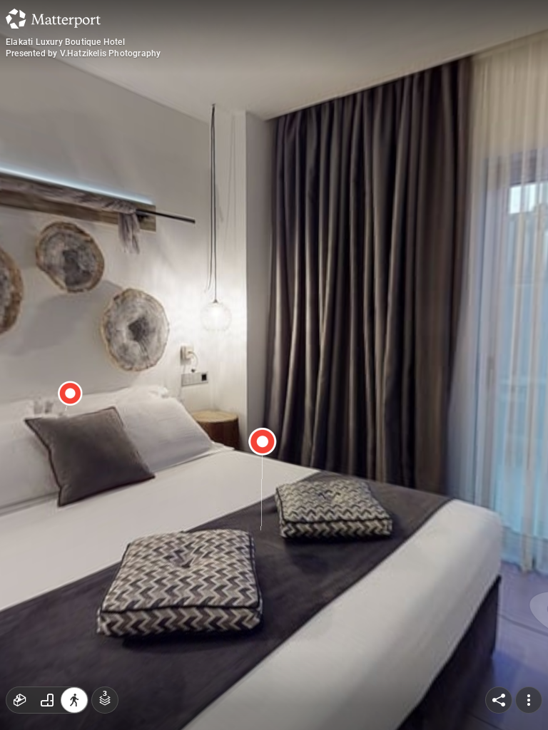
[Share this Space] (498, 700)
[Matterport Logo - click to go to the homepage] (53, 18)
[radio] (20, 700)
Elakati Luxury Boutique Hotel (65, 42)
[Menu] (528, 700)
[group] (47, 700)
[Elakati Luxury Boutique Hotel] (274, 365)
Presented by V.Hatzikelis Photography (83, 53)
